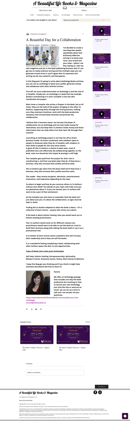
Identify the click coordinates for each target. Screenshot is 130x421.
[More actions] (83, 34)
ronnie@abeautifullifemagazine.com (28, 397)
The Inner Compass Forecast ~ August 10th (72, 348)
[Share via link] (41, 309)
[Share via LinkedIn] (36, 309)
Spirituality (98, 122)
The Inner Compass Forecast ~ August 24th (36, 348)
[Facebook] (95, 392)
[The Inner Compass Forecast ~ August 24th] (36, 334)
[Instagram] (100, 392)
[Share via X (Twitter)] (31, 309)
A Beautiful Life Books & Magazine (65, 3)
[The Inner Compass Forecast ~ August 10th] (73, 334)
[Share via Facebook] (27, 309)
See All (87, 322)
